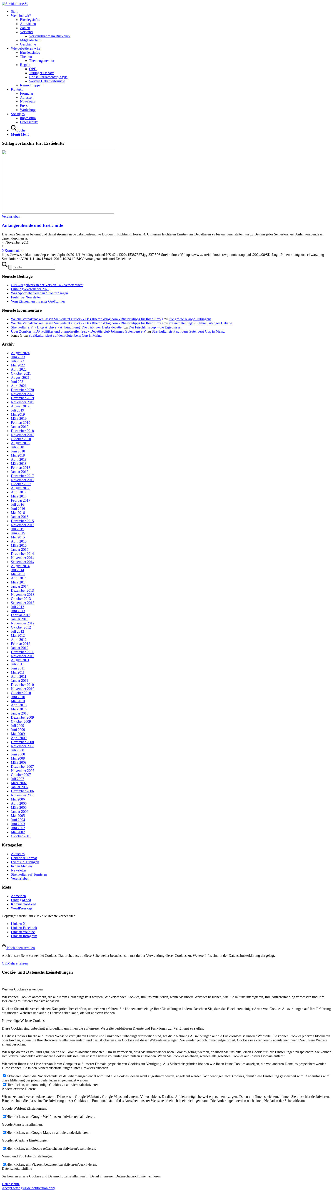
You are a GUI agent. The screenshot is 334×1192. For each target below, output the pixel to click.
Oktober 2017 (21, 484)
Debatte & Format (24, 858)
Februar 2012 (20, 644)
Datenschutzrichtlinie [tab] (17, 1168)
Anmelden (18, 896)
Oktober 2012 (21, 627)
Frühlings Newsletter (26, 297)
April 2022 (19, 369)
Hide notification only (39, 1188)
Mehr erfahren (17, 963)
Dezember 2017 (22, 476)
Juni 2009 (18, 730)
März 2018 (19, 463)
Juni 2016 (18, 508)
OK (4, 963)
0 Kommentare (12, 251)
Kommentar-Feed (23, 904)
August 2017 (20, 488)
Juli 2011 (17, 664)
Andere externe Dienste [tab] (19, 1089)
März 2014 (19, 582)
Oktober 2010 (21, 693)
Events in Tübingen (25, 862)
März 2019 (19, 418)
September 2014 (22, 562)
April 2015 (19, 541)
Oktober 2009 (21, 721)
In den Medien (21, 866)
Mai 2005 (18, 816)
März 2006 (19, 807)
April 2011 (18, 676)
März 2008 (19, 762)
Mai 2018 (18, 455)
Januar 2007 (19, 787)
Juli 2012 (17, 631)
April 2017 (19, 492)
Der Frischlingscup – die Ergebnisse (154, 327)
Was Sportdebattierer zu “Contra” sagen (39, 293)
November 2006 (22, 795)
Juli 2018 (17, 447)
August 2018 (20, 443)
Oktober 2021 (21, 373)
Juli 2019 (17, 410)
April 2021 (19, 386)
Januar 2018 (19, 472)
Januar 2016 (19, 517)
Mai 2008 (18, 758)
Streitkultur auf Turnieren (29, 874)
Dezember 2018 (22, 431)
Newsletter (18, 870)
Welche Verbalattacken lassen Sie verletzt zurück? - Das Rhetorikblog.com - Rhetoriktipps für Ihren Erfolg (87, 319)
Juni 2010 (18, 697)
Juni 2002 (18, 828)
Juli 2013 (17, 607)
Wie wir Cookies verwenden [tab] (22, 989)
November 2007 (22, 771)
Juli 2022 (17, 361)
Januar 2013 (19, 619)
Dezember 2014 (22, 554)
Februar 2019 (20, 422)
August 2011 (20, 660)
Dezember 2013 (22, 590)
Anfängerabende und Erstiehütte (32, 225)
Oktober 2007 (21, 775)
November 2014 (22, 558)
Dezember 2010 (22, 685)
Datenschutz (11, 1184)
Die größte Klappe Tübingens (190, 319)
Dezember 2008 (22, 742)
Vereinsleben (11, 216)
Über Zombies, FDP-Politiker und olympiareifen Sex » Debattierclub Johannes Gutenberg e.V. (79, 331)
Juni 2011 (18, 668)
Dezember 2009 (22, 717)
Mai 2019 (18, 414)
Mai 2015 (18, 537)
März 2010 (19, 709)
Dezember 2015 (22, 521)
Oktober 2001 (21, 836)
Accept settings (13, 1188)
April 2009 (19, 738)
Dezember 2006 (22, 791)
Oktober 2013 (21, 599)
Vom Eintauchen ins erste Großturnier (38, 301)
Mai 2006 (18, 799)
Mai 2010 (18, 701)
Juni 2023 (18, 357)
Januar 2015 (19, 549)
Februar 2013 (20, 615)
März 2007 (19, 783)
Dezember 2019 (22, 398)
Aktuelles (18, 854)
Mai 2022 (18, 365)
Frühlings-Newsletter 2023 (30, 289)
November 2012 (22, 623)
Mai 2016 (18, 513)
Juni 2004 (18, 820)
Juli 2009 (17, 725)
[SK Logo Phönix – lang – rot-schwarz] (15, 4)
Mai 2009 (18, 734)
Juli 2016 (17, 504)
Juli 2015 (17, 529)
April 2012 (19, 639)
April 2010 (19, 705)
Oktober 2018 (21, 439)
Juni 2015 (18, 533)
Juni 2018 (18, 451)
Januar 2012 (19, 648)
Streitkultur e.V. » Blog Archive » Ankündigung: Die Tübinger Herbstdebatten (67, 327)
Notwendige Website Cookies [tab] (23, 1021)
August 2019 (20, 406)
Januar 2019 (19, 427)
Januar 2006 (19, 811)
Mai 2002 (18, 832)
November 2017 (22, 480)
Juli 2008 (17, 750)
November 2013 (22, 594)
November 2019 (22, 402)
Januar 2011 (19, 680)
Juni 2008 (18, 754)
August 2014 (20, 566)
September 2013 (22, 603)
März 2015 (19, 545)
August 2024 (20, 353)
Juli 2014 (17, 570)
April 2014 (19, 578)
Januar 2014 (19, 586)
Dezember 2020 (22, 390)
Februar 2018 (20, 468)
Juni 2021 (18, 382)
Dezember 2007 (22, 766)
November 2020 (22, 394)
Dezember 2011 (22, 652)
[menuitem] (171, 12)
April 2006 (19, 803)
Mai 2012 (18, 635)
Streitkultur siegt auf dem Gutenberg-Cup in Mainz (188, 331)
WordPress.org (21, 908)
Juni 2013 (18, 611)
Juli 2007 (17, 779)
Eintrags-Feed (21, 900)
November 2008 (22, 746)
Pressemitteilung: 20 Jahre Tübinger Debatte (200, 323)
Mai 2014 (18, 574)
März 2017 (19, 496)
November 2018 (22, 435)
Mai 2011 (18, 672)
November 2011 (22, 656)
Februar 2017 (20, 500)
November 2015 (22, 525)
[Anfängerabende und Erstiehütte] (58, 212)
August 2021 (20, 377)
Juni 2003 (18, 824)
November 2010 (22, 689)
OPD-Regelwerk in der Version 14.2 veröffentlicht (47, 285)
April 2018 (19, 459)
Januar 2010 (19, 713)
